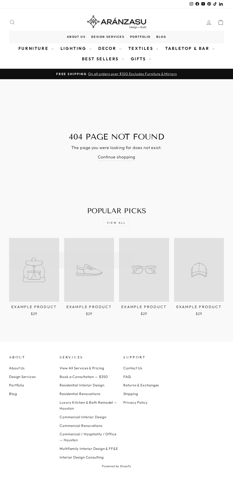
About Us (76, 36)
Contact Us (132, 368)
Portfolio (140, 36)
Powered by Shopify (116, 466)
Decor (108, 48)
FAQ (127, 377)
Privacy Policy (135, 402)
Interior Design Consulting (82, 457)
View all (116, 222)
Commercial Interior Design (83, 417)
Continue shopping (116, 157)
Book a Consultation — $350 (84, 377)
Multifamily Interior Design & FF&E (89, 448)
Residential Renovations (80, 394)
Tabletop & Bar (188, 48)
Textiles (141, 48)
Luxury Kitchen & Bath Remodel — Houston (88, 405)
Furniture (34, 48)
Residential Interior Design (82, 385)
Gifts (139, 58)
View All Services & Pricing (82, 368)
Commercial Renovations (81, 425)
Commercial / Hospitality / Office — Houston (88, 437)
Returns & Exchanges (141, 385)
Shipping (130, 394)
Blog (161, 36)
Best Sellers (101, 58)
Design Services (107, 36)
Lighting (74, 48)
